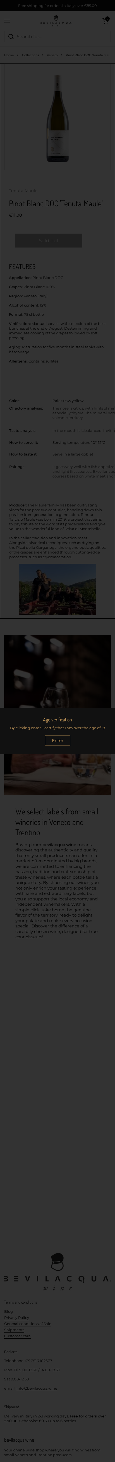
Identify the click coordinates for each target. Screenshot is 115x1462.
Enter (57, 740)
